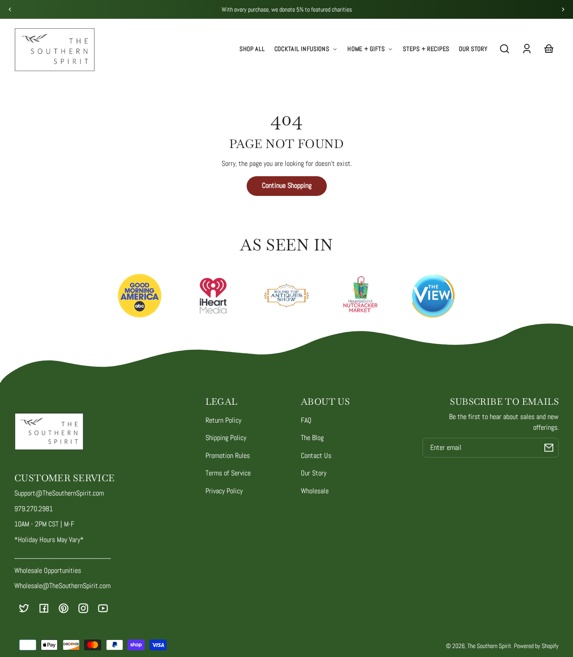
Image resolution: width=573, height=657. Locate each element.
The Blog (312, 437)
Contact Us (316, 455)
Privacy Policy (224, 491)
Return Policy (223, 420)
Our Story (313, 473)
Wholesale (315, 491)
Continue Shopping (287, 185)
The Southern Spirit (489, 646)
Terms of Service (228, 473)
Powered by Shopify (536, 646)
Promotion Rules (227, 455)
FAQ (306, 420)
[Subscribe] (549, 448)
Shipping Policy (225, 437)
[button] (504, 49)
